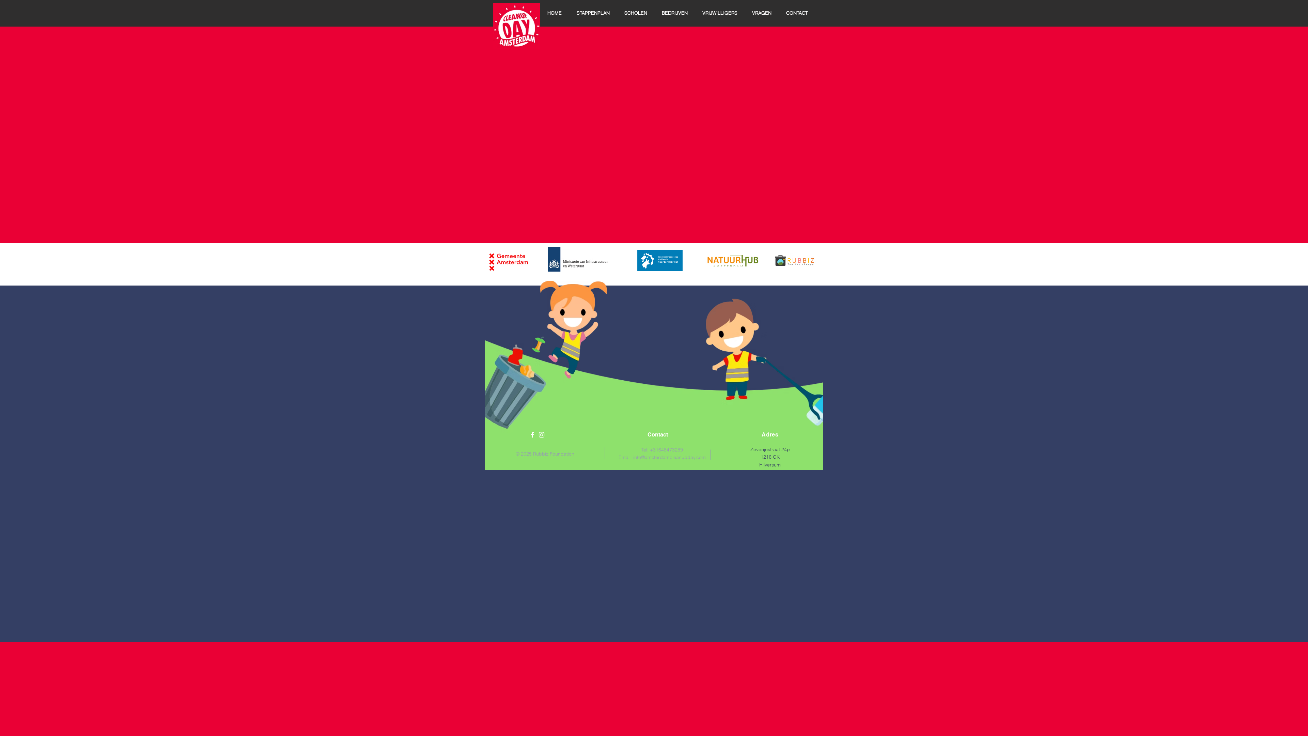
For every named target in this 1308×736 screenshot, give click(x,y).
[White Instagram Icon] (541, 435)
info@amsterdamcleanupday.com (669, 457)
